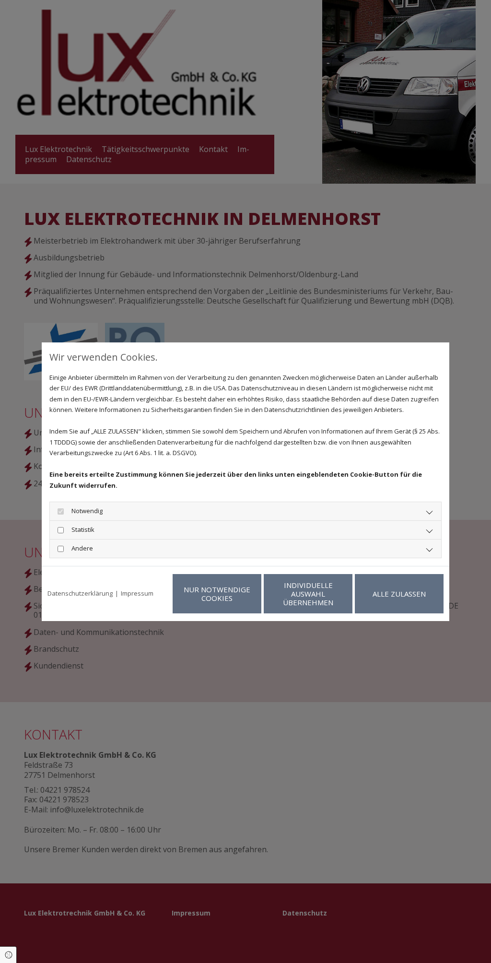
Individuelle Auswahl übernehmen (308, 593)
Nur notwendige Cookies (217, 594)
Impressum (137, 593)
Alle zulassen (399, 594)
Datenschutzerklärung (80, 593)
